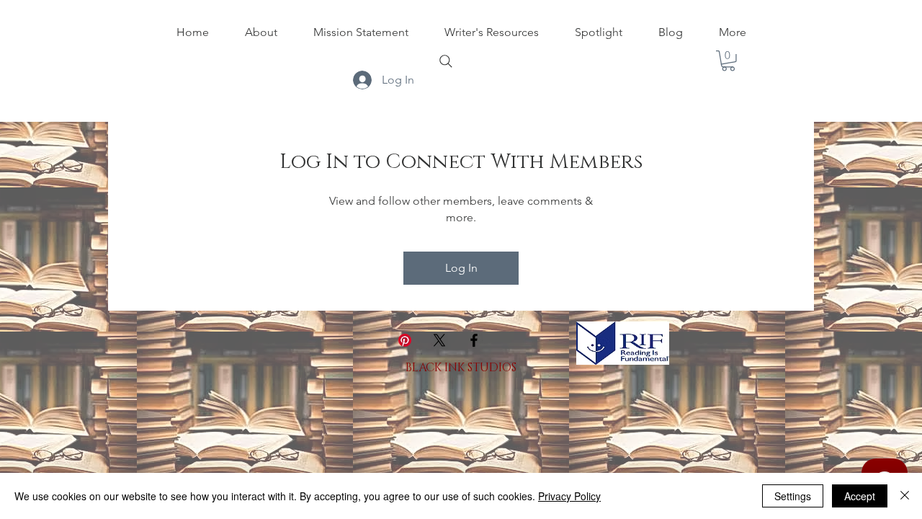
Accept (859, 496)
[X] (439, 340)
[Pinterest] (404, 340)
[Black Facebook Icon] (474, 340)
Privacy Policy (569, 496)
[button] (728, 60)
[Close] (904, 495)
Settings (792, 496)
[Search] (446, 61)
